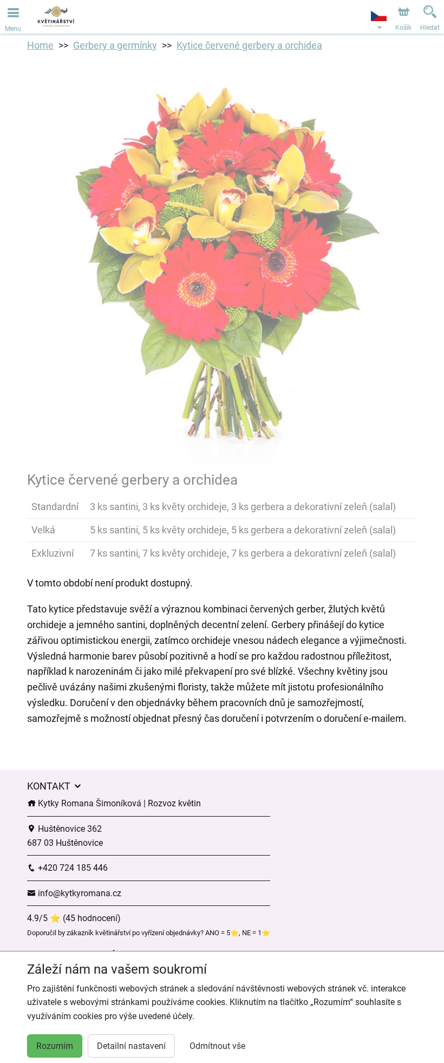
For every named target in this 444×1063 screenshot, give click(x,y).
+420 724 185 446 (72, 868)
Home (40, 45)
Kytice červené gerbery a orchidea (249, 45)
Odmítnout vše (217, 1046)
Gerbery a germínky (115, 45)
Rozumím (54, 1046)
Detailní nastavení (131, 1046)
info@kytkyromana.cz (78, 893)
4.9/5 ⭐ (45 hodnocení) (74, 918)
